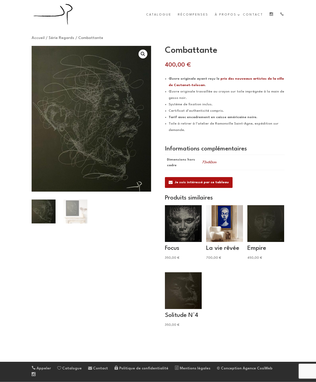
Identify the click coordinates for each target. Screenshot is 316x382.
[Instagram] (34, 375)
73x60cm (209, 162)
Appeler (43, 368)
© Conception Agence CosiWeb (244, 368)
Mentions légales (194, 368)
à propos (226, 14)
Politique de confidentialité (143, 368)
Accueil (38, 38)
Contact (253, 14)
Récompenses (193, 14)
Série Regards (61, 38)
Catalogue (158, 14)
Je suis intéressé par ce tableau (202, 182)
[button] (142, 54)
